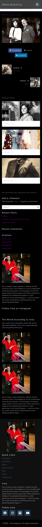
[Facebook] (5, 513)
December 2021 (7, 245)
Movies (4, 474)
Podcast (4, 216)
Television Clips (6, 477)
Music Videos (6, 461)
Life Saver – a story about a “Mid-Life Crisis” (15, 219)
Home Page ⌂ (6, 458)
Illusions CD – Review (8, 222)
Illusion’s (4, 464)
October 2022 (6, 239)
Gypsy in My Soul (7, 468)
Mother (6, 15)
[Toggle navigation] (37, 4)
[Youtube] (28, 513)
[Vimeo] (20, 513)
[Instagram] (12, 513)
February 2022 (6, 242)
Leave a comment (16, 15)
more (21, 302)
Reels (3, 471)
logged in (16, 201)
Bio (20, 503)
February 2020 (6, 248)
